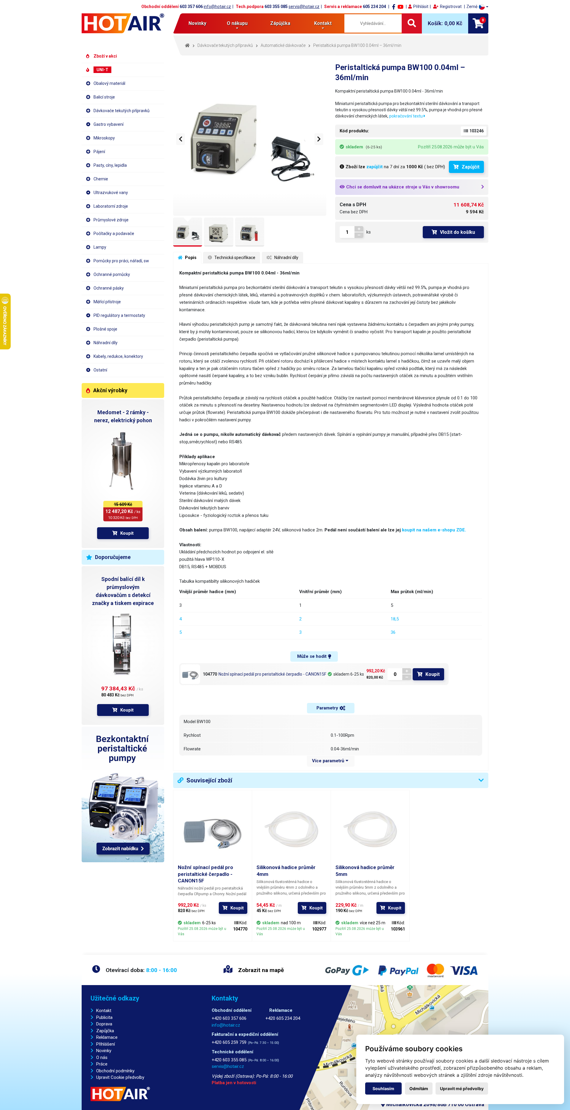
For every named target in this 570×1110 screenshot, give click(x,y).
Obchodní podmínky (115, 1071)
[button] (477, 7)
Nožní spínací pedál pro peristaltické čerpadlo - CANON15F (272, 674)
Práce (101, 1064)
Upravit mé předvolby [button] (462, 1088)
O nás (101, 1057)
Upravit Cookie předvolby (120, 1077)
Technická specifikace (234, 257)
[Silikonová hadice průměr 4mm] (291, 829)
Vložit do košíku (457, 232)
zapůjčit (374, 166)
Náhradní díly (285, 257)
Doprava (104, 1024)
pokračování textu (406, 116)
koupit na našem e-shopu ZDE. (434, 530)
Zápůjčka (280, 23)
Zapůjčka (105, 1030)
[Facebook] (394, 6)
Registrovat (451, 6)
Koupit (127, 533)
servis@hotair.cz (304, 6)
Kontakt (103, 1010)
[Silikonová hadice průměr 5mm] (370, 829)
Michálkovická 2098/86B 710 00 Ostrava (434, 1104)
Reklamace (107, 1037)
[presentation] (180, 139)
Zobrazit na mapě (260, 970)
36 (393, 632)
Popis (190, 257)
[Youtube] (400, 6)
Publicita (104, 1017)
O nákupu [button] (237, 23)
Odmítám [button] (418, 1088)
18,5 (395, 619)
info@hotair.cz (217, 6)
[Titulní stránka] (123, 23)
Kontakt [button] (323, 23)
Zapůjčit (470, 167)
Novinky (197, 23)
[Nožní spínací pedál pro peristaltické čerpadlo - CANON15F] (190, 674)
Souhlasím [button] (383, 1088)
